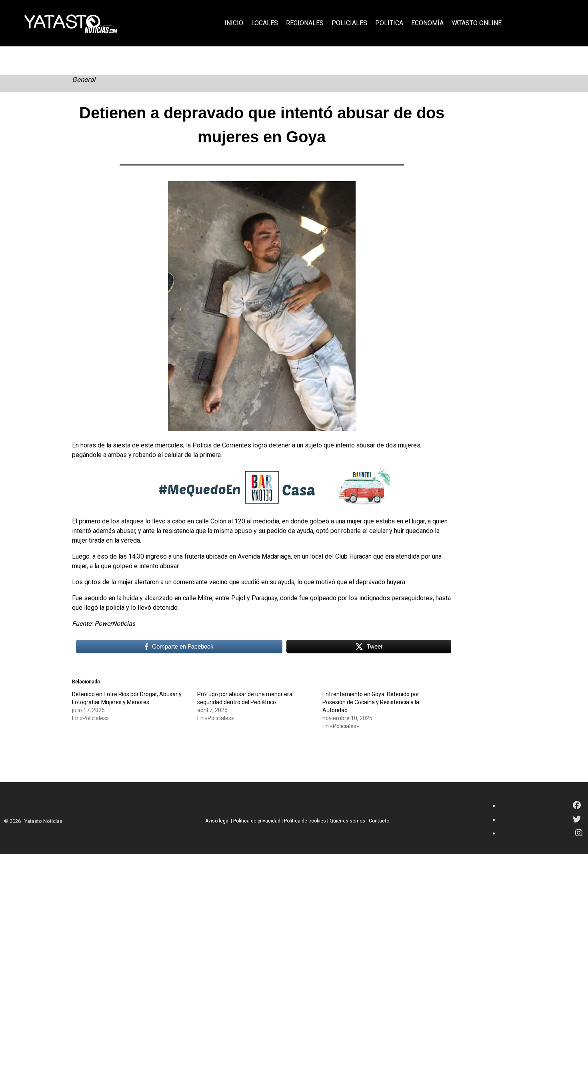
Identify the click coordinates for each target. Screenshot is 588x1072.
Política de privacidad (256, 821)
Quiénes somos (347, 821)
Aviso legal (217, 821)
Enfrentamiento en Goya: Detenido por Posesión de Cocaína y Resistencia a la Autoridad (370, 702)
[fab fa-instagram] (578, 833)
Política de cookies (305, 821)
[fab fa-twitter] (577, 820)
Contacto (379, 821)
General (83, 80)
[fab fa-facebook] (577, 806)
